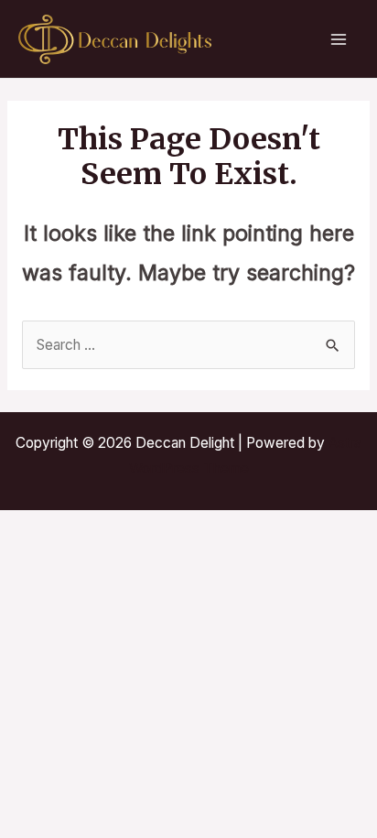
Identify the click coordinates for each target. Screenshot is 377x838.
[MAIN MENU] (339, 39)
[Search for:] (188, 345)
